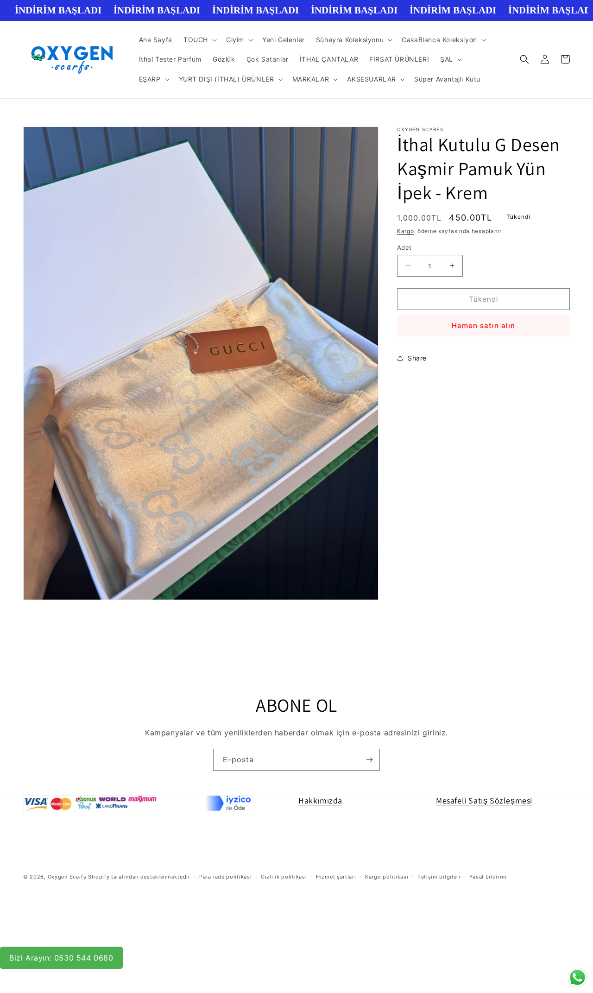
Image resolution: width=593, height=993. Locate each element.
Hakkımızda (320, 800)
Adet (404, 247)
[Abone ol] (369, 760)
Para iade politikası (225, 876)
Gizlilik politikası (284, 876)
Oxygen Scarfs (67, 876)
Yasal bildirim (487, 876)
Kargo (405, 231)
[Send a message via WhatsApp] (577, 977)
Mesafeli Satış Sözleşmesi (484, 800)
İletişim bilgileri (439, 876)
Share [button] (417, 358)
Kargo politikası (386, 876)
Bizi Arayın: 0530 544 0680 (61, 957)
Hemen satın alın (483, 325)
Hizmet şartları (336, 876)
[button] (199, 40)
